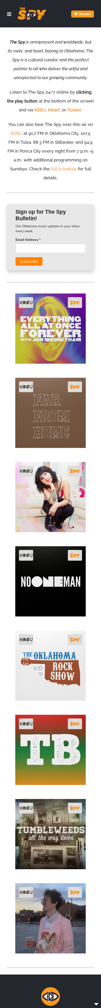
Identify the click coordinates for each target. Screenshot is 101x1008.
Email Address (28, 240)
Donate (85, 14)
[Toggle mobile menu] (9, 14)
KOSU (40, 109)
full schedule (64, 168)
